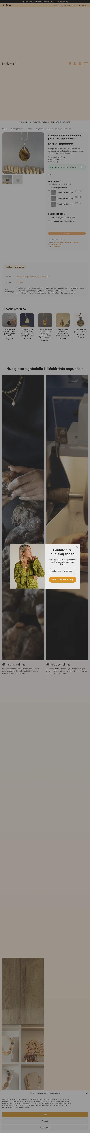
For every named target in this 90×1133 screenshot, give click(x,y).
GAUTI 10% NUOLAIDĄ (62, 579)
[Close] (77, 547)
